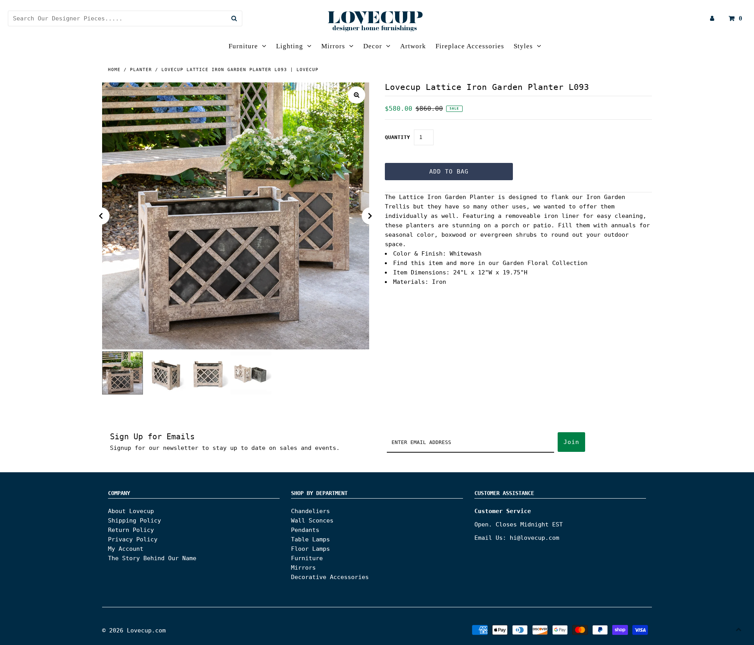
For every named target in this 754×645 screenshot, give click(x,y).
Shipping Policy (134, 520)
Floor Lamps (310, 548)
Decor (372, 46)
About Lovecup (131, 511)
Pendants (305, 530)
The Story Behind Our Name (152, 558)
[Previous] (101, 216)
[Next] (370, 216)
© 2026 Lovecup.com (134, 630)
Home (114, 69)
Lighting (289, 46)
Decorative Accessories (330, 577)
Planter (141, 69)
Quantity (397, 137)
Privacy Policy (132, 539)
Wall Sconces (312, 520)
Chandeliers (310, 511)
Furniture (243, 46)
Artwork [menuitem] (413, 46)
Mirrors (333, 46)
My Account (125, 548)
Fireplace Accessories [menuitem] (470, 46)
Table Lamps (310, 539)
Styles (523, 46)
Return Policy (131, 530)
